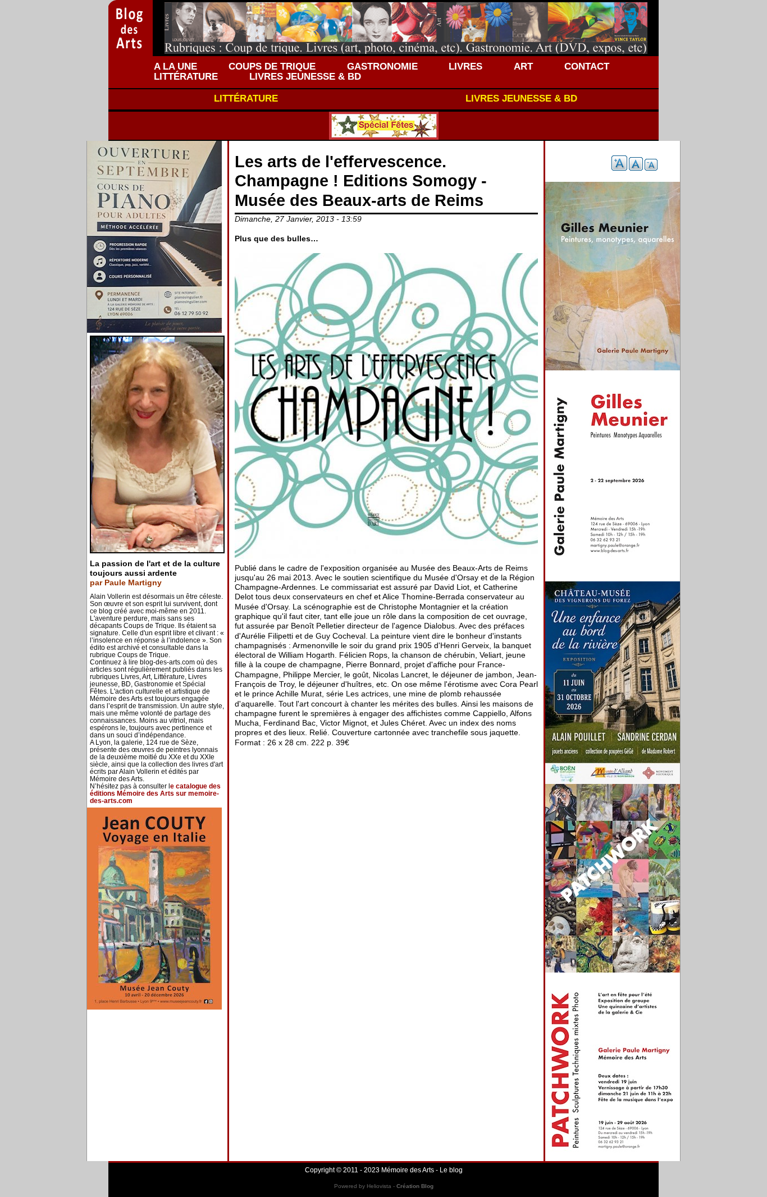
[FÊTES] (383, 126)
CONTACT (586, 66)
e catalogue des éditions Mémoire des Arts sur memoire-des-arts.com (155, 793)
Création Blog (414, 1186)
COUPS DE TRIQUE (272, 66)
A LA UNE (175, 66)
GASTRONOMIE (382, 66)
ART (523, 66)
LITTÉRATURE (186, 76)
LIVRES (465, 66)
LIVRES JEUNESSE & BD (305, 76)
